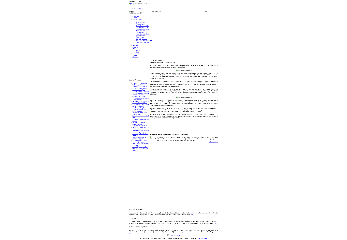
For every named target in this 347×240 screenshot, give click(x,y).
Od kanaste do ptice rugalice (140, 98)
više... (192, 214)
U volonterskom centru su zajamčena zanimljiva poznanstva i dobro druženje (140, 89)
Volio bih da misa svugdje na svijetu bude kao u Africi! (140, 102)
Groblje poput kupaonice (139, 125)
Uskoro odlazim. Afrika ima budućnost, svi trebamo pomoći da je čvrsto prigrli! (140, 85)
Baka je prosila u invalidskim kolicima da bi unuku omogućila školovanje (140, 94)
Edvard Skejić (203, 238)
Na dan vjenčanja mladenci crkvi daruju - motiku (140, 141)
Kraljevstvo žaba (137, 99)
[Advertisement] (138, 68)
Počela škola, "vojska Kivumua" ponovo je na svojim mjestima (139, 109)
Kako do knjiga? (213, 142)
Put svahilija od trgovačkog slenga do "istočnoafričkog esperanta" (140, 148)
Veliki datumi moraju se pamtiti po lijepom (139, 138)
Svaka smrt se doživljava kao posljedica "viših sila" (140, 131)
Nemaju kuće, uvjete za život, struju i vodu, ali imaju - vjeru (140, 105)
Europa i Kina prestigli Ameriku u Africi (138, 123)
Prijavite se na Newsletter (136, 8)
